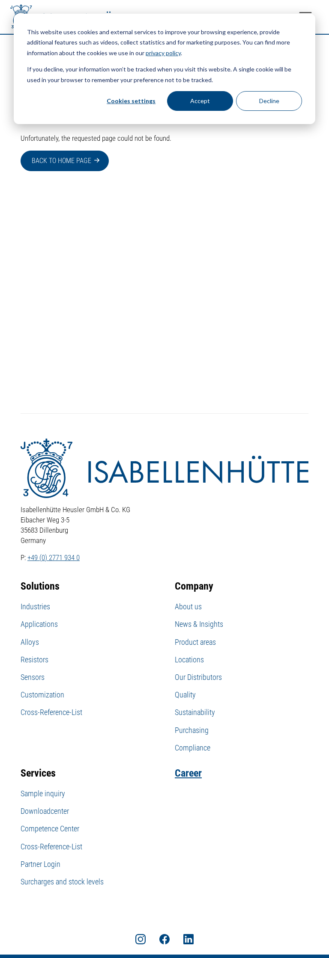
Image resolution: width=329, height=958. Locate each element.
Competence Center (50, 828)
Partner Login (40, 864)
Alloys (30, 642)
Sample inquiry (43, 793)
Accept (200, 100)
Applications (39, 624)
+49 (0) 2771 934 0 (53, 557)
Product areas (195, 642)
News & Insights (199, 624)
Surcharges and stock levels (62, 881)
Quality (185, 694)
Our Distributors (198, 677)
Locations (189, 659)
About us (188, 606)
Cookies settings (131, 100)
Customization (42, 694)
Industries (35, 606)
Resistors (34, 659)
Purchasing (192, 730)
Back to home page (61, 161)
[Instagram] (141, 939)
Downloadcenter (45, 811)
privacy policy (163, 52)
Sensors (33, 677)
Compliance (192, 747)
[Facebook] (164, 939)
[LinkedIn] (188, 939)
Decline (269, 100)
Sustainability (195, 712)
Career (188, 773)
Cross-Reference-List (51, 712)
